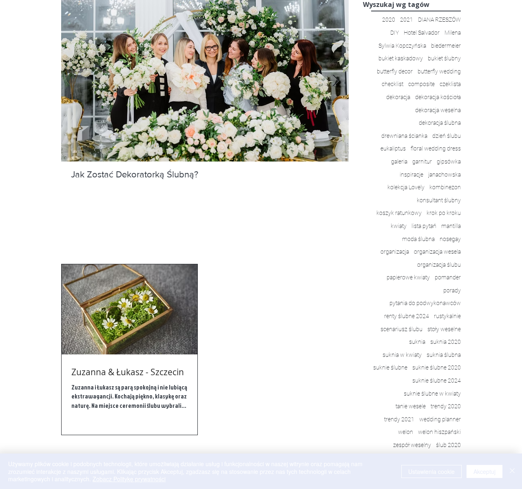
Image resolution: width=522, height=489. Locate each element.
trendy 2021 (399, 419)
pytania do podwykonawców (425, 303)
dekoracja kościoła (438, 97)
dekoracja (398, 97)
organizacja (394, 251)
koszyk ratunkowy (399, 213)
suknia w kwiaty (402, 355)
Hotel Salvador (422, 32)
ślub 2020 (448, 445)
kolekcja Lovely (406, 187)
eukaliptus (393, 148)
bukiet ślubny (444, 58)
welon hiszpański (439, 432)
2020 (388, 19)
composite (421, 84)
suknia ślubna (444, 355)
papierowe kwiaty (408, 277)
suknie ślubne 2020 (436, 367)
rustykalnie (447, 316)
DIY (394, 32)
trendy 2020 (446, 406)
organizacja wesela (437, 251)
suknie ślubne (390, 367)
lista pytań (423, 226)
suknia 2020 (445, 342)
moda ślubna (418, 239)
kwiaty (399, 226)
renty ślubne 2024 (406, 316)
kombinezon (445, 187)
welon (405, 432)
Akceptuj (484, 471)
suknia (417, 342)
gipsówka (449, 161)
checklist (392, 84)
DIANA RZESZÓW (439, 19)
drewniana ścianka (404, 136)
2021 (406, 19)
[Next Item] (335, 81)
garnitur (422, 161)
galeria (399, 161)
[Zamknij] (512, 471)
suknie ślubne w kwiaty (432, 393)
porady (452, 290)
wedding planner (440, 419)
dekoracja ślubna (440, 122)
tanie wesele (411, 406)
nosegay (450, 239)
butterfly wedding (439, 71)
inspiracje (411, 174)
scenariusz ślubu (401, 329)
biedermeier (446, 45)
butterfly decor (395, 71)
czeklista (450, 84)
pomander (448, 277)
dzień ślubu (446, 136)
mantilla (451, 226)
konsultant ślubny (439, 200)
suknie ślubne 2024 (436, 380)
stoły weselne (444, 329)
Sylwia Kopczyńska (402, 45)
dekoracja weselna (438, 110)
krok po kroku (444, 213)
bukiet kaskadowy (400, 58)
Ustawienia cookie (431, 471)
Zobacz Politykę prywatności (129, 479)
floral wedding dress (436, 148)
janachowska (444, 174)
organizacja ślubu (439, 264)
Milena (453, 32)
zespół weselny (412, 445)
